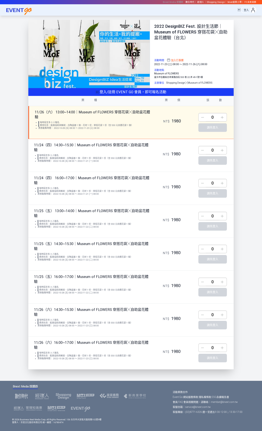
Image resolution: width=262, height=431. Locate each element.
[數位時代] (22, 396)
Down (203, 117)
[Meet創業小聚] (87, 396)
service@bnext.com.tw (198, 407)
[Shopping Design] (64, 396)
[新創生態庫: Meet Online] (57, 409)
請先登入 (212, 127)
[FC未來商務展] (110, 396)
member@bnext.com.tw (224, 402)
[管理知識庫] (29, 409)
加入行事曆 (177, 60)
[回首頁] (21, 10)
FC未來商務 (250, 2)
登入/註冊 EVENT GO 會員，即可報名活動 (132, 92)
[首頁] (81, 409)
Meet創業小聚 (235, 2)
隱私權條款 (205, 397)
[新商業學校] (135, 396)
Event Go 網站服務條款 (185, 397)
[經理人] (43, 396)
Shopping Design (216, 2)
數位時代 (190, 2)
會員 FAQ (178, 402)
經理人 (201, 2)
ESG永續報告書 (220, 397)
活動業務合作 (180, 392)
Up (223, 117)
